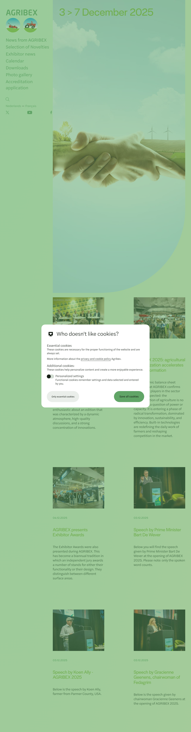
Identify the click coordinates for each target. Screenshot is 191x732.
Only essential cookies (62, 396)
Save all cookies (129, 396)
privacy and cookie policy (96, 359)
